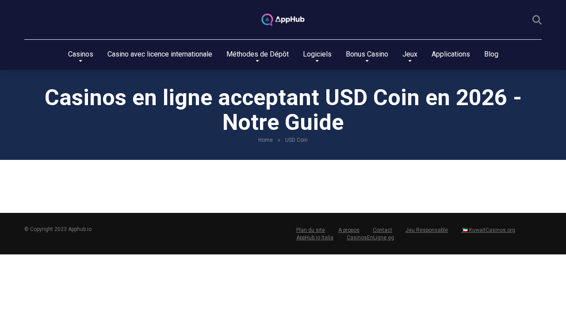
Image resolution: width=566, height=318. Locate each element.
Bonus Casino (367, 54)
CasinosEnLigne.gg (370, 238)
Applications (451, 54)
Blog (491, 54)
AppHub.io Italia (314, 238)
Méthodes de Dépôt (257, 54)
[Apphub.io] (283, 20)
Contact (382, 230)
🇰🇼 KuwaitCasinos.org (488, 230)
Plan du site (310, 230)
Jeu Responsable (426, 230)
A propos (348, 230)
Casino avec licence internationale (159, 54)
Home (265, 140)
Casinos (80, 54)
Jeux (409, 54)
